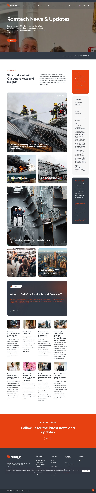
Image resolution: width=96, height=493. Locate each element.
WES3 (76, 161)
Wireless (79, 161)
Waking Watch (82, 158)
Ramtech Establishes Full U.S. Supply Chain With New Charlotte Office (44, 377)
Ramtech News (78, 113)
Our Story (53, 460)
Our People (53, 462)
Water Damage (78, 159)
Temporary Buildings (78, 154)
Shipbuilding (77, 151)
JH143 (78, 139)
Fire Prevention (81, 132)
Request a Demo (40, 464)
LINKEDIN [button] (11, 40)
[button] (88, 5)
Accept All (86, 470)
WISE (76, 171)
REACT (83, 146)
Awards (76, 125)
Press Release (78, 109)
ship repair (82, 151)
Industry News (78, 102)
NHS (75, 144)
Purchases (67, 466)
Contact (53, 475)
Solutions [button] (41, 6)
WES (84, 118)
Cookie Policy (66, 472)
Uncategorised (78, 118)
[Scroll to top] (93, 490)
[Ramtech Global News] (13, 5)
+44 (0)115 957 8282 (79, 220)
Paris (77, 144)
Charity (80, 125)
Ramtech (77, 111)
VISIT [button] (47, 438)
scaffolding (80, 150)
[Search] (80, 89)
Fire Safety (80, 134)
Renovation (83, 147)
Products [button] (32, 6)
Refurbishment (78, 147)
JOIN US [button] (13, 310)
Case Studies (52, 6)
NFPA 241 (83, 143)
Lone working (81, 140)
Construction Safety (79, 129)
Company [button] (72, 6)
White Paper (77, 120)
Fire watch (77, 136)
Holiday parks (79, 138)
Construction (78, 127)
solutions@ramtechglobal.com (82, 219)
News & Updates (40, 460)
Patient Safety (82, 144)
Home (25, 6)
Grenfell (81, 136)
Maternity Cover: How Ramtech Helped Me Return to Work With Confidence (29, 377)
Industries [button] (62, 6)
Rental (66, 462)
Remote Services (69, 464)
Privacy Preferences (77, 470)
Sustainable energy (79, 153)
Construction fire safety (80, 128)
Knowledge (77, 104)
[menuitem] (25, 5)
